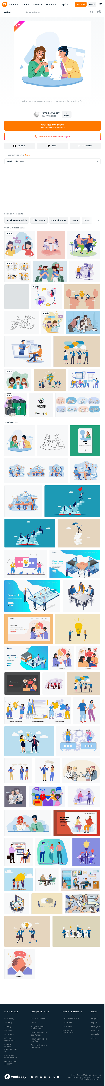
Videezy (7, 1026)
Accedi (92, 4)
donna (87, 220)
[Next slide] (94, 220)
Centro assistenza (70, 1018)
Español (92, 1022)
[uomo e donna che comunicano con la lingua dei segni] (50, 271)
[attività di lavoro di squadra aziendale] (16, 296)
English (92, 1018)
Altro (91, 1038)
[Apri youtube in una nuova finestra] (58, 1077)
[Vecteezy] (4, 4)
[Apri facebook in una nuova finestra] (32, 1077)
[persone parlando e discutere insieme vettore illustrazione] (86, 710)
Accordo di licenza (39, 1018)
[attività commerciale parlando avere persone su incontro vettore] (76, 823)
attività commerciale (17, 220)
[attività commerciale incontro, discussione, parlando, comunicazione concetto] (84, 796)
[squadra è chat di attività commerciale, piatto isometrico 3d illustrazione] (81, 596)
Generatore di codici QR (10, 1062)
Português (94, 1026)
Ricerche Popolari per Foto (39, 1040)
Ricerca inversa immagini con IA (10, 1048)
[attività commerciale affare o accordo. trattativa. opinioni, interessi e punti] (62, 658)
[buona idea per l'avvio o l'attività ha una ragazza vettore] (85, 440)
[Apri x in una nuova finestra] (54, 1077)
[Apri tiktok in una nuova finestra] (49, 1077)
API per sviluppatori (9, 1039)
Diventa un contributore (68, 1031)
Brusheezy (9, 1018)
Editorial (50, 4)
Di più (63, 4)
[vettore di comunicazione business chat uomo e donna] (19, 440)
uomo (75, 220)
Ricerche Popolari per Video (39, 1046)
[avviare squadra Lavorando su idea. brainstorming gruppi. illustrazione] (76, 931)
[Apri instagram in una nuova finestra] (36, 1077)
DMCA (34, 1022)
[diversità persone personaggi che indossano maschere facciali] (17, 380)
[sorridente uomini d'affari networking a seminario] (81, 770)
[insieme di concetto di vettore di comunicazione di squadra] (17, 271)
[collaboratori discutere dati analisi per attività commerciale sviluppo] (16, 903)
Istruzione (9, 1034)
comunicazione (58, 220)
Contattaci (67, 1022)
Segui (66, 116)
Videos (36, 4)
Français (93, 1034)
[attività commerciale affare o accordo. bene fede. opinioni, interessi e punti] (19, 964)
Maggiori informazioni (16, 161)
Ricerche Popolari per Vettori (39, 1033)
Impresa (8, 1030)
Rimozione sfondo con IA (10, 1056)
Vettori (12, 4)
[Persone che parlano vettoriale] (51, 245)
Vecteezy (8, 1022)
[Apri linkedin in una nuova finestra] (41, 1077)
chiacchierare (39, 220)
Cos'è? (27, 155)
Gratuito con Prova (52, 126)
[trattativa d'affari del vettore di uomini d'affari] (27, 823)
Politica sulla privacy (90, 1077)
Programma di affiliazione (37, 1027)
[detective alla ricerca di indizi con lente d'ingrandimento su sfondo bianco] (15, 405)
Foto (24, 4)
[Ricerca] (91, 12)
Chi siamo (67, 1026)
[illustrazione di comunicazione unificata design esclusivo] (84, 271)
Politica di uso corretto (87, 1079)
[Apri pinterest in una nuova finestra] (45, 1077)
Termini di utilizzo (73, 1077)
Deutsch (93, 1030)
